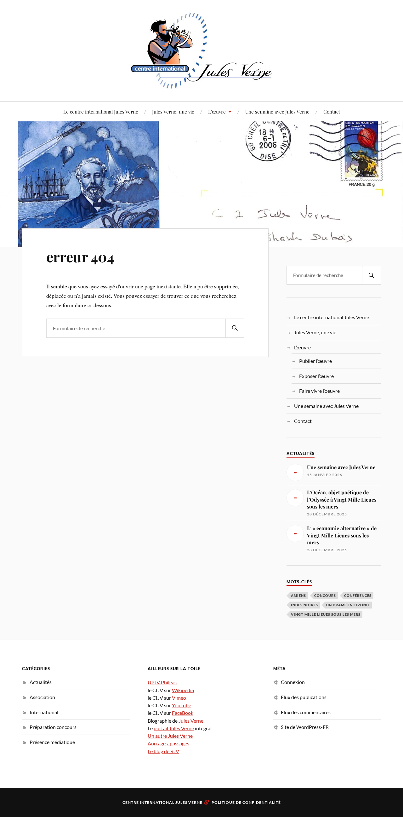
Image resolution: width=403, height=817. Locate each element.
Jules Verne (191, 721)
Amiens (298, 595)
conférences (358, 595)
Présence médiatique (52, 742)
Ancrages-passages (168, 743)
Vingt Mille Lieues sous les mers (325, 614)
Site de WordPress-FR (305, 727)
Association (42, 697)
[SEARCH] (234, 328)
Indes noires (304, 605)
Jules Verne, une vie (173, 111)
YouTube (181, 705)
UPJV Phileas (162, 682)
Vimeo (179, 698)
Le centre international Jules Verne (100, 111)
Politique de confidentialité (246, 802)
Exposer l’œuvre (316, 376)
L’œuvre (217, 111)
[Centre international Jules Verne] (201, 50)
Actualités (41, 682)
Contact (331, 111)
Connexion (293, 682)
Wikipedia (183, 690)
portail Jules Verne (174, 728)
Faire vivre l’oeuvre (319, 391)
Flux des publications (303, 697)
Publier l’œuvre (315, 361)
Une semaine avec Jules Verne (277, 111)
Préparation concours (53, 727)
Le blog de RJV (163, 751)
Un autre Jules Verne (170, 736)
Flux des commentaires (306, 712)
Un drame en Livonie (348, 605)
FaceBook (182, 713)
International (44, 712)
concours (325, 595)
